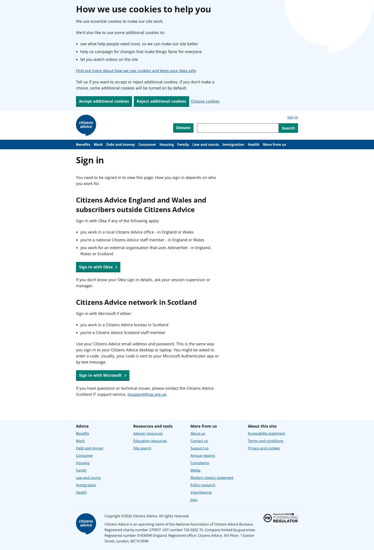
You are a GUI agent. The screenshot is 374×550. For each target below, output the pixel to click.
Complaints (199, 463)
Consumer (147, 144)
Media (195, 470)
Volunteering (201, 492)
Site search (142, 448)
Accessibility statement (266, 433)
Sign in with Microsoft (101, 375)
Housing (167, 144)
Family (183, 144)
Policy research (202, 485)
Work (98, 144)
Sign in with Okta (96, 266)
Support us (199, 448)
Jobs (193, 499)
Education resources (150, 440)
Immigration (233, 144)
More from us (274, 144)
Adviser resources (148, 433)
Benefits (83, 144)
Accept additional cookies (104, 101)
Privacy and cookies (264, 448)
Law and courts (205, 144)
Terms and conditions (266, 440)
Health (254, 144)
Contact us (199, 440)
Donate (183, 127)
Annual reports (202, 455)
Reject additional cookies (161, 101)
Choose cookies (205, 101)
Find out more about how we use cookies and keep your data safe (136, 70)
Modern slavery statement (212, 477)
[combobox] (238, 128)
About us (197, 433)
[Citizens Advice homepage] (87, 524)
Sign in (292, 117)
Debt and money (120, 144)
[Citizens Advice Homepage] (87, 125)
